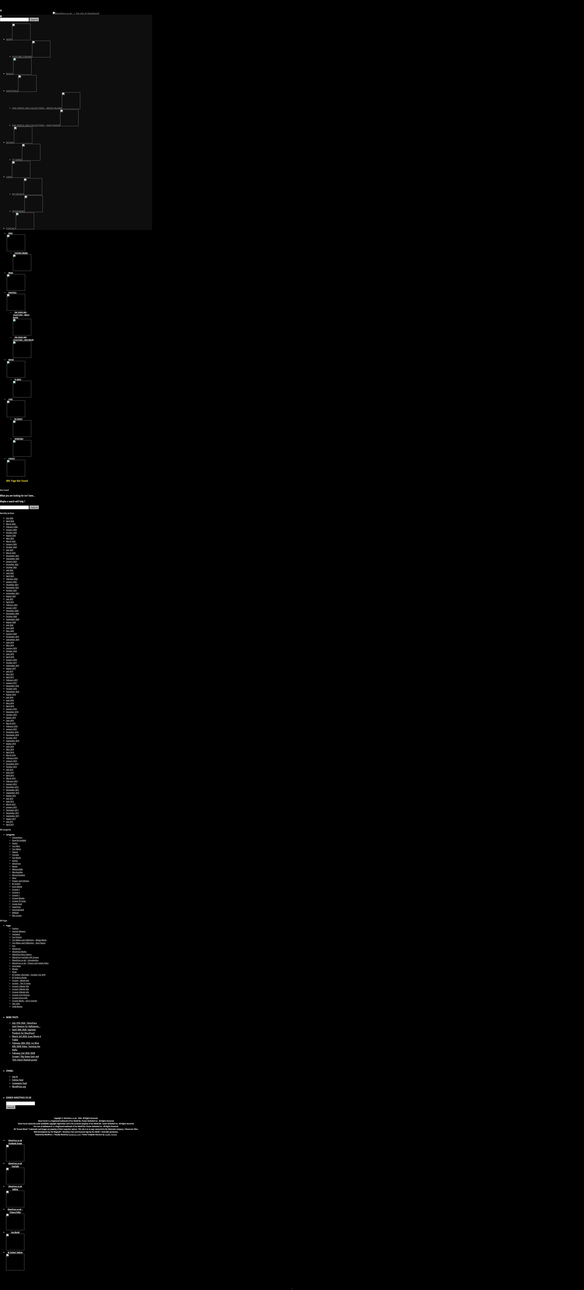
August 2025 (11, 535)
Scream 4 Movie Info (20, 992)
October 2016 (11, 688)
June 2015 (10, 720)
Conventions (17, 837)
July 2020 (9, 625)
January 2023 (11, 561)
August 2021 (11, 596)
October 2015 (11, 714)
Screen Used (17, 904)
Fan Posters (17, 937)
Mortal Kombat (18, 875)
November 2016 (12, 685)
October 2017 (11, 662)
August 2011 (11, 818)
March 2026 (11, 524)
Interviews (16, 966)
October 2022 (11, 567)
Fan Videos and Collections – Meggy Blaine (29, 940)
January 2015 (11, 729)
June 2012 (10, 801)
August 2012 (11, 795)
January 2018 (11, 659)
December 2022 (12, 564)
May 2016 (10, 703)
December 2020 (12, 610)
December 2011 (12, 810)
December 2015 (12, 711)
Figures (15, 852)
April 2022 (10, 576)
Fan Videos (16, 849)
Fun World (16, 857)
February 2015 (12, 726)
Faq (13, 945)
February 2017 (12, 680)
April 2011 (10, 824)
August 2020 (11, 622)
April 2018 (10, 656)
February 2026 (12, 526)
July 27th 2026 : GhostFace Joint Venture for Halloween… (26, 1024)
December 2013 (12, 763)
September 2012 (12, 792)
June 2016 (10, 700)
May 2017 (10, 674)
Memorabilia (17, 869)
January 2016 (11, 709)
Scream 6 (16, 892)
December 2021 (12, 584)
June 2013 (10, 772)
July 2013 (9, 769)
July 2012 (9, 798)
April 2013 (10, 775)
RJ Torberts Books (19, 977)
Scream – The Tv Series (21, 983)
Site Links (16, 1003)
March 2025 (11, 541)
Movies (15, 969)
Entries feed (17, 1080)
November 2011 (12, 813)
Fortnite (15, 854)
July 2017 (9, 671)
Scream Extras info (20, 997)
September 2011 (12, 815)
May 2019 (10, 645)
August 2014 (11, 743)
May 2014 (10, 749)
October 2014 (11, 737)
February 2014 (12, 758)
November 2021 (12, 587)
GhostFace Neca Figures (21, 954)
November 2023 (12, 555)
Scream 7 (16, 895)
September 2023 (12, 558)
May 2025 (10, 538)
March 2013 (11, 778)
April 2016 (10, 706)
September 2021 (12, 593)
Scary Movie (17, 886)
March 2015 (11, 723)
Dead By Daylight (19, 840)
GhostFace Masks (19, 951)
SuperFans (16, 906)
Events (14, 843)
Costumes (16, 934)
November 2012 (12, 789)
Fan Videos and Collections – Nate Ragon (28, 942)
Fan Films (16, 846)
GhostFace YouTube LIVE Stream (25, 957)
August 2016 (11, 694)
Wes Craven (17, 915)
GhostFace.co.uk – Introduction (25, 960)
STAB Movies (17, 1006)
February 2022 (12, 578)
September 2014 (12, 740)
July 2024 (9, 550)
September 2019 (12, 639)
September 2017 (12, 665)
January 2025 (11, 544)
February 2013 (12, 781)
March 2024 (11, 552)
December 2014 (12, 732)
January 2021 (11, 607)
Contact (15, 928)
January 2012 (11, 807)
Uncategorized (18, 909)
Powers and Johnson (20, 880)
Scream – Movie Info (20, 980)
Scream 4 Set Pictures (21, 995)
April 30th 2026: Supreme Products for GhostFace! (24, 1031)
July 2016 (9, 697)
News (14, 971)
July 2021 (9, 599)
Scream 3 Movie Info (20, 989)
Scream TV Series (19, 901)
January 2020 (11, 633)
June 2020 (10, 628)
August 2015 (11, 717)
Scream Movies (18, 898)
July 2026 (9, 518)
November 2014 (12, 735)
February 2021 (12, 604)
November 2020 (12, 613)
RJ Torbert (16, 883)
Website (15, 912)
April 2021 (10, 602)
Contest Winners (19, 931)
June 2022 (10, 573)
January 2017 (11, 683)
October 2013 (11, 766)
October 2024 (11, 547)
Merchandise (17, 872)
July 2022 (9, 570)
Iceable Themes (111, 1134)
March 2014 (11, 755)
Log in (15, 1076)
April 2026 (10, 521)
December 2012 (12, 787)
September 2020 (12, 619)
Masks (14, 866)
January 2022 (11, 581)
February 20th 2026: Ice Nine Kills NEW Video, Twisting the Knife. (26, 1046)
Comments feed (19, 1083)
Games (15, 860)
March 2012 (11, 804)
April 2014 (10, 752)
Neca (14, 878)
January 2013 (11, 784)
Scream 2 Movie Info (20, 986)
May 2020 (10, 630)
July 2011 (9, 821)
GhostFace (16, 863)
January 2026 (11, 529)
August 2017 (11, 668)
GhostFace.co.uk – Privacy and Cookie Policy (30, 963)
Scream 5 (16, 889)
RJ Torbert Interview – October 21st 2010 (28, 974)
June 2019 (10, 642)
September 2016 (12, 691)
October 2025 (11, 532)
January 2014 (11, 761)
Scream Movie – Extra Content (24, 1000)
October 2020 (11, 616)
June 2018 (10, 654)
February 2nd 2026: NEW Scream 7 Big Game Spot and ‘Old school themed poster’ (25, 1056)
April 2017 (10, 677)
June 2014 (10, 746)
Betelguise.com (74, 1134)
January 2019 (11, 648)
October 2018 (11, 651)
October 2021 (11, 590)
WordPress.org (19, 1086)
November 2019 (12, 636)
